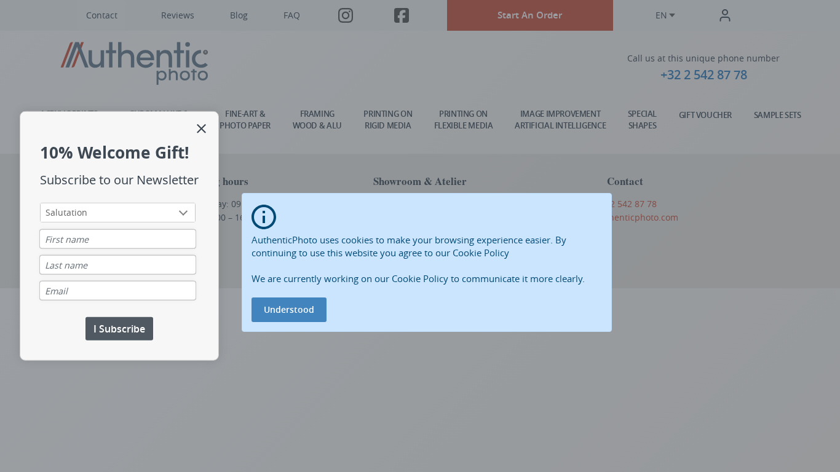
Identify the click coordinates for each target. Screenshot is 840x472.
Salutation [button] (66, 212)
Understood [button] (289, 309)
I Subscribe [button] (119, 328)
